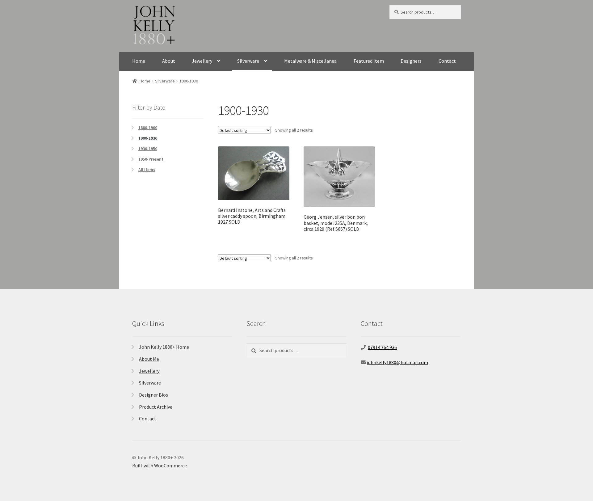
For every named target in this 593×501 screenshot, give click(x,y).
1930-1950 (147, 148)
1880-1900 (147, 127)
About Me (149, 359)
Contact (447, 61)
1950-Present (150, 159)
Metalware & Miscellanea (310, 61)
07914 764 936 (382, 347)
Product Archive (155, 407)
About (168, 61)
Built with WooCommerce (159, 465)
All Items (146, 169)
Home (138, 61)
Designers (411, 61)
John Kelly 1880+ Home (164, 347)
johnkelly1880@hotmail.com (397, 362)
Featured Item (369, 61)
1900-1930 (147, 138)
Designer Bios (153, 395)
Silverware (248, 61)
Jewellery (202, 61)
